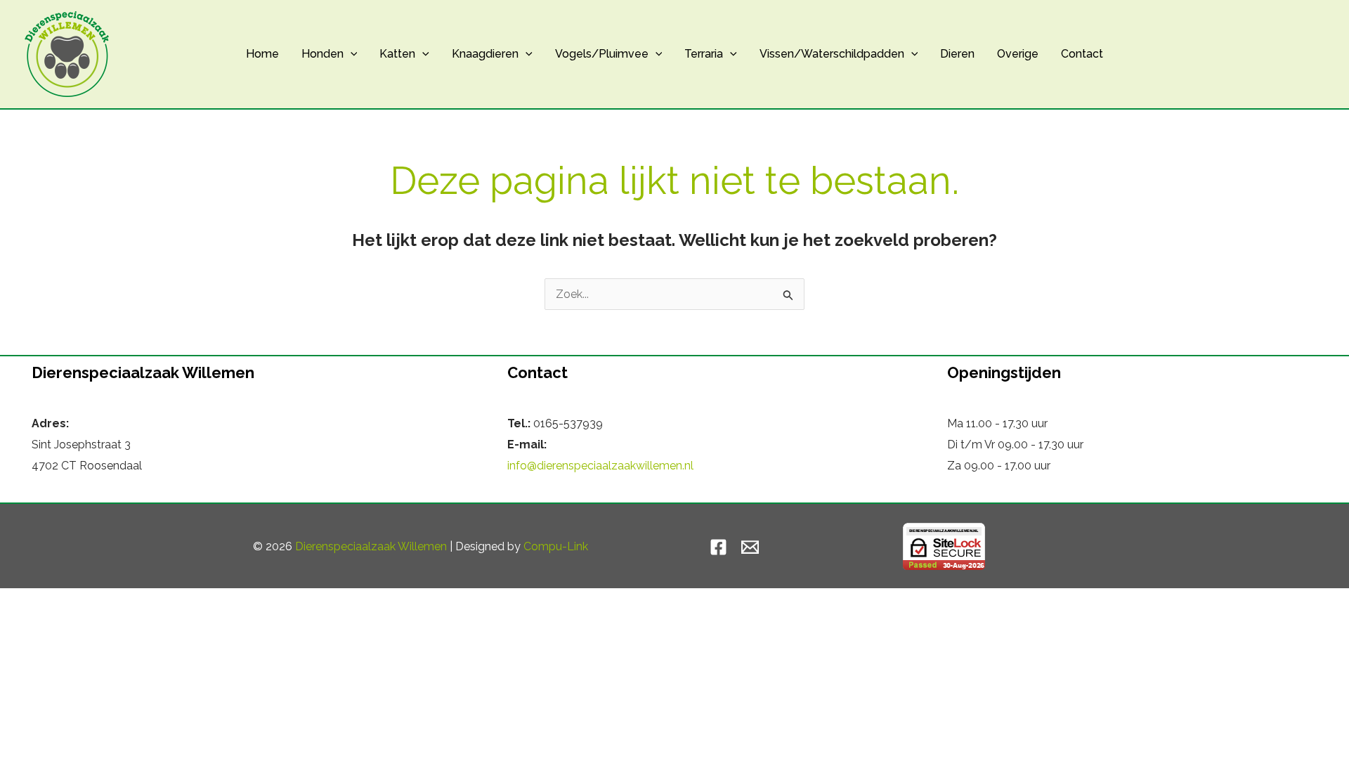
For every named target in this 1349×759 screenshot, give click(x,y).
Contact (1082, 53)
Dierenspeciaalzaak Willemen (371, 546)
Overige (1017, 53)
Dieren (957, 53)
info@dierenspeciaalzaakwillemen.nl (600, 465)
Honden (322, 53)
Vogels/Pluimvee (602, 53)
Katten (397, 53)
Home (262, 53)
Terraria (703, 53)
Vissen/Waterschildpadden (832, 53)
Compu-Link (555, 546)
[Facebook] (718, 547)
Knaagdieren (485, 53)
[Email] (750, 547)
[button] (351, 54)
